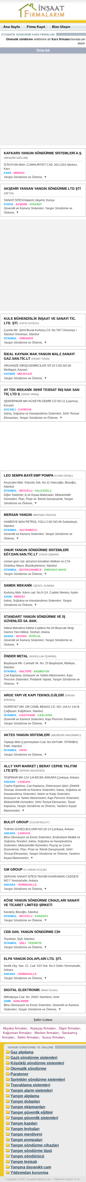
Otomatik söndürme (28, 1069)
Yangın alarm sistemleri (32, 1090)
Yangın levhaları (25, 1129)
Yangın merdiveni (26, 1134)
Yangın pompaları (26, 1140)
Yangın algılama (25, 1096)
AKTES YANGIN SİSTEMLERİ (27, 735)
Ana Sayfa (11, 27)
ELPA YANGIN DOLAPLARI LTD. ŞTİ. (33, 959)
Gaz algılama (22, 1052)
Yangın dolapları (25, 1101)
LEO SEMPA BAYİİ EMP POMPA (28, 475)
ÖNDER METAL (16, 656)
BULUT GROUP (16, 822)
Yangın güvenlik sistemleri (34, 1118)
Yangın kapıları (24, 1123)
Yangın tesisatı (24, 1162)
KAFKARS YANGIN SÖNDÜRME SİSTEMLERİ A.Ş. (43, 153)
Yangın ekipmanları (28, 1107)
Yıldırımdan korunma (29, 1173)
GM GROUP (13, 869)
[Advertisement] (43, 101)
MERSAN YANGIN (18, 515)
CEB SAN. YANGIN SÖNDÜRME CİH (32, 932)
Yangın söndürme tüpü (31, 1151)
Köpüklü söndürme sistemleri (37, 1063)
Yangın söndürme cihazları (35, 1145)
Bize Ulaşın (61, 27)
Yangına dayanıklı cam (31, 1167)
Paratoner (19, 1074)
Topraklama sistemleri (30, 1085)
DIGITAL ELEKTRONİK (22, 990)
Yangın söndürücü (27, 1156)
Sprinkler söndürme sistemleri (38, 1079)
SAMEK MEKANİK (18, 585)
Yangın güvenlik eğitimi (32, 1112)
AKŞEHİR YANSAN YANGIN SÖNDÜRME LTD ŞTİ (42, 188)
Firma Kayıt (36, 27)
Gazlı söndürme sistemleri (34, 1058)
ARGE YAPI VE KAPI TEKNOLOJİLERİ (34, 695)
